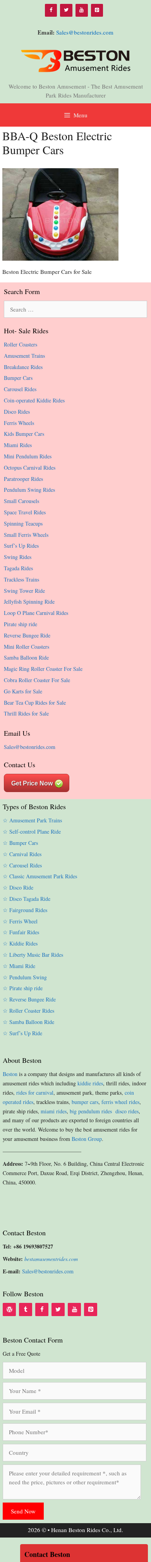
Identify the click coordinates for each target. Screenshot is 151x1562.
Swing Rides (17, 557)
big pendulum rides (92, 1111)
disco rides (127, 1111)
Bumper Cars (18, 377)
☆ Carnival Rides (22, 854)
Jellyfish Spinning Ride (29, 601)
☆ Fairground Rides (25, 910)
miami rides (54, 1111)
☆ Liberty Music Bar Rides (33, 954)
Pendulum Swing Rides (29, 489)
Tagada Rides (18, 568)
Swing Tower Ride (24, 590)
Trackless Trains (21, 579)
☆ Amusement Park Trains (32, 820)
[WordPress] (9, 1309)
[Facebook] (51, 10)
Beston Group (87, 1138)
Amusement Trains (24, 355)
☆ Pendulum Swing (25, 977)
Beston (10, 1074)
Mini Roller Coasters (26, 646)
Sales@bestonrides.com (84, 32)
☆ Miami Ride (19, 966)
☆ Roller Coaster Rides (28, 1010)
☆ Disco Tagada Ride (26, 898)
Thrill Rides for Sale (26, 713)
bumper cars (85, 1102)
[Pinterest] (97, 10)
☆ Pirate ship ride (23, 988)
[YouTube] (82, 10)
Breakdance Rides (23, 367)
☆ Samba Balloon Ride (28, 1022)
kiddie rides (90, 1083)
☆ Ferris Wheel (20, 921)
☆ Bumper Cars (20, 842)
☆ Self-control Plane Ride (32, 831)
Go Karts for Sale (23, 691)
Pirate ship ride (20, 624)
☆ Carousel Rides (22, 865)
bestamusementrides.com (51, 1258)
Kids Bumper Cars (24, 433)
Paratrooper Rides (23, 478)
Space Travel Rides (25, 512)
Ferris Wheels (19, 423)
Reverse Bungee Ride (27, 635)
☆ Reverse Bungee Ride (29, 999)
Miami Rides (18, 445)
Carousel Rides (20, 389)
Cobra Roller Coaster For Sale (37, 680)
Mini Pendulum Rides (27, 456)
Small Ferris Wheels (26, 534)
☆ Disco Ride (18, 887)
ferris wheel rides (120, 1102)
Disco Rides (17, 411)
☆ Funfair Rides (21, 932)
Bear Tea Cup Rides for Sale (35, 702)
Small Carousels (21, 501)
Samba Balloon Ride (26, 657)
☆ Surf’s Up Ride (22, 1033)
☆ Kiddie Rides (20, 943)
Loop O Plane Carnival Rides (36, 612)
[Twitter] (66, 10)
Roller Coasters (20, 344)
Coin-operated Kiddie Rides (34, 400)
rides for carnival (34, 1092)
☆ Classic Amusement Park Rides (40, 876)
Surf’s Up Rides (21, 545)
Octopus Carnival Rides (29, 467)
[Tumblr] (25, 1309)
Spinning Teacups (23, 523)
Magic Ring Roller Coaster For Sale (43, 668)
